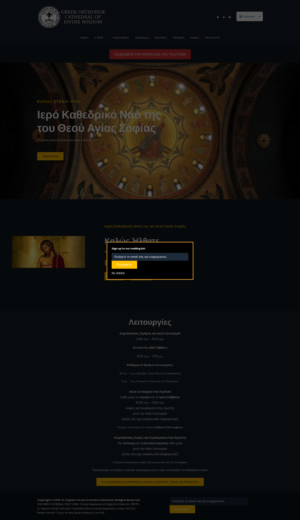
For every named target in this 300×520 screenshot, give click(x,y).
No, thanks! (118, 272)
